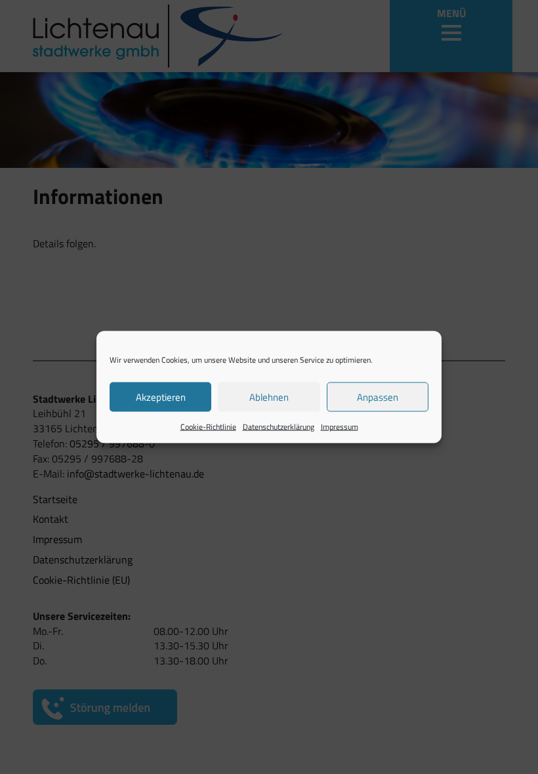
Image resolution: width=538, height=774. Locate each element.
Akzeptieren (161, 396)
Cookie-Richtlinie (208, 426)
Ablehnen (269, 396)
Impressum (339, 426)
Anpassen (377, 396)
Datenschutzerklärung (278, 426)
